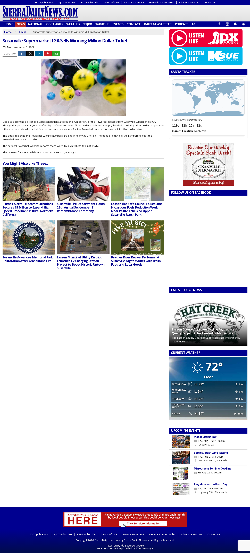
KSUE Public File (89, 2)
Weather (73, 24)
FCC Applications (44, 2)
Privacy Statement (134, 2)
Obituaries (54, 24)
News (20, 24)
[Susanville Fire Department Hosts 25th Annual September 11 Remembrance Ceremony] (83, 184)
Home (8, 24)
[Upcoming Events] (180, 441)
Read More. (178, 341)
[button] (193, 24)
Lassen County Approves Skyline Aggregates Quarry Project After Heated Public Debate (204, 331)
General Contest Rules (161, 2)
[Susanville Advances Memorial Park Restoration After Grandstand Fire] (29, 237)
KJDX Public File (67, 2)
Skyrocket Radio (134, 545)
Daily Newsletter (157, 24)
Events (117, 24)
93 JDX (87, 24)
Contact (133, 24)
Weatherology (144, 548)
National (35, 24)
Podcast (181, 24)
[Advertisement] (208, 164)
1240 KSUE (102, 24)
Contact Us (210, 2)
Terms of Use (111, 2)
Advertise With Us (188, 2)
